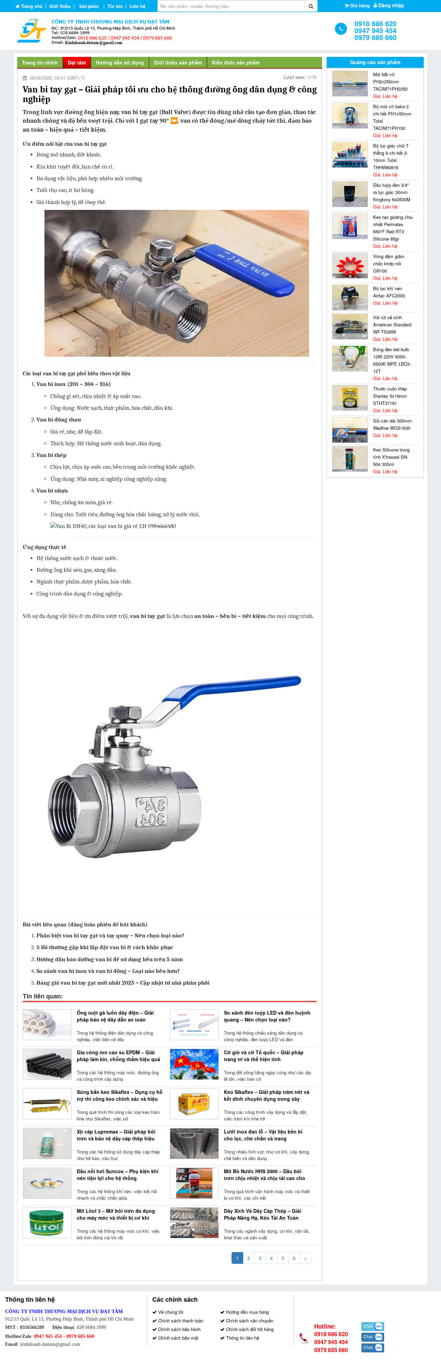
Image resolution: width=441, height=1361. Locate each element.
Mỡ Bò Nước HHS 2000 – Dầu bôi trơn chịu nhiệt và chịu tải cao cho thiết (264, 1178)
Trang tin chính (40, 62)
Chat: (369, 1326)
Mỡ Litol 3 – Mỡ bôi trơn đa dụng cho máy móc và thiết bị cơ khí (116, 1214)
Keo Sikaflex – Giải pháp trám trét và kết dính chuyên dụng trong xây (266, 1095)
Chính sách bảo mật (177, 1337)
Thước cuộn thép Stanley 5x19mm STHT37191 (390, 395)
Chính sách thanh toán (180, 1320)
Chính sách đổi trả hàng (249, 1329)
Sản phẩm (89, 6)
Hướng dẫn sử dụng (120, 62)
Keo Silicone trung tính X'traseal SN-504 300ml (391, 456)
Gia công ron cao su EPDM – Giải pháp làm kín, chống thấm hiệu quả (118, 1056)
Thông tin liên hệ (242, 1337)
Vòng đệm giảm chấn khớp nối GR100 (388, 263)
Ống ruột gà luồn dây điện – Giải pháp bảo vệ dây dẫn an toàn (115, 1016)
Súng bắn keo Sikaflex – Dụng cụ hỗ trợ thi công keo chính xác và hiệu (120, 1095)
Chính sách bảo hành (179, 1329)
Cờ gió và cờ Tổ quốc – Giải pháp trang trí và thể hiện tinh (264, 1056)
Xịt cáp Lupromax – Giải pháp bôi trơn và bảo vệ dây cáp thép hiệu (116, 1135)
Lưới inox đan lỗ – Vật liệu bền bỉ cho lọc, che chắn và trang (263, 1135)
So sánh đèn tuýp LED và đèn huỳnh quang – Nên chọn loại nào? (267, 1016)
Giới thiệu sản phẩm (178, 62)
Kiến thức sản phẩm (235, 62)
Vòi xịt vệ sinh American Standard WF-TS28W (392, 324)
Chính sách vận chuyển (249, 1320)
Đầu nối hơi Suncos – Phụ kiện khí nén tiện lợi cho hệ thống (117, 1174)
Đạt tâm (77, 62)
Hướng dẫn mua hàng (247, 1312)
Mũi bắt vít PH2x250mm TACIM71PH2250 (390, 81)
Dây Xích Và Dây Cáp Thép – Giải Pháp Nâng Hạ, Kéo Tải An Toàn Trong (262, 1217)
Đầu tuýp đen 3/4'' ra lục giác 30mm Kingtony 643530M (391, 192)
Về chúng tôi (170, 1312)
